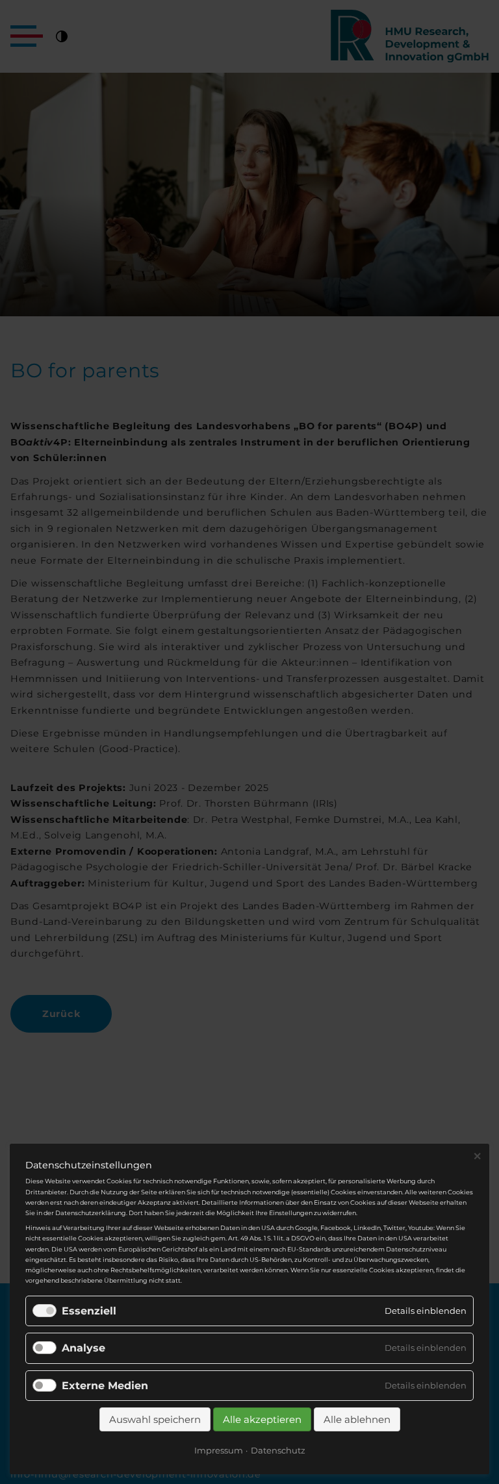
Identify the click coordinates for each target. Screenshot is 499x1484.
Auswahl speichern (155, 1419)
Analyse (83, 1348)
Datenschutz (278, 1450)
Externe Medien (105, 1385)
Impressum (218, 1450)
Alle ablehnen (357, 1419)
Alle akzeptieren (262, 1419)
